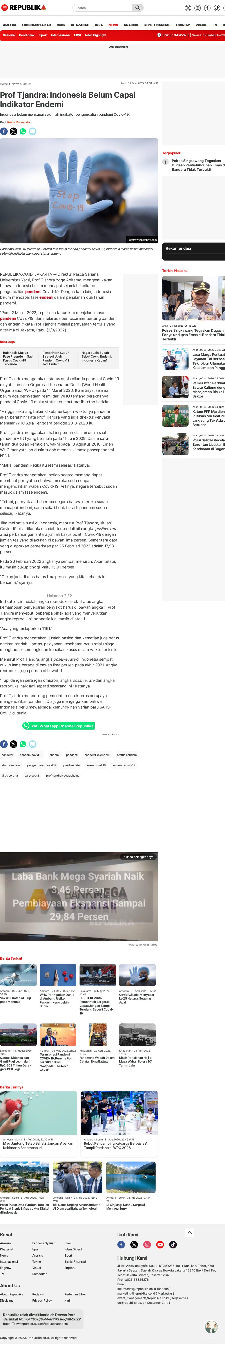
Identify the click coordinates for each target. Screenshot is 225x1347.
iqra (99, 25)
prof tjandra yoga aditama (62, 775)
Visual (36, 1268)
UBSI (77, 35)
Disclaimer (7, 1300)
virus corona (10, 775)
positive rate (71, 765)
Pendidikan (27, 35)
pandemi (33, 291)
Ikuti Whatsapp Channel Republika (62, 726)
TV (215, 25)
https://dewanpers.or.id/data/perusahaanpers (35, 1323)
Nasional (9, 35)
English (69, 1268)
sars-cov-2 (32, 775)
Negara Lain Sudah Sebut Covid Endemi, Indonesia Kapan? (97, 356)
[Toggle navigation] (4, 7)
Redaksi (38, 1294)
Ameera (5, 1243)
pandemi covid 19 (31, 755)
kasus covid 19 (96, 765)
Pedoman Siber (75, 1294)
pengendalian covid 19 (41, 765)
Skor (67, 1243)
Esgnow (5, 1268)
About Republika (11, 1294)
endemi (46, 297)
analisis (131, 25)
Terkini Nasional (175, 270)
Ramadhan (39, 1274)
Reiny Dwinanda (18, 122)
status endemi (11, 765)
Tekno (36, 1261)
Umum (27, 84)
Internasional (60, 35)
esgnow (183, 25)
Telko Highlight (95, 35)
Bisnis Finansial (157, 25)
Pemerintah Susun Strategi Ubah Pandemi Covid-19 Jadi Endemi (55, 358)
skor (61, 25)
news (113, 25)
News (15, 84)
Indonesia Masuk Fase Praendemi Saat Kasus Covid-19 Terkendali (18, 358)
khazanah (80, 25)
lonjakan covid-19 (123, 765)
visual (201, 25)
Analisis (37, 1255)
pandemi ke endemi (97, 755)
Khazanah (7, 1249)
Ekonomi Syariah (36, 25)
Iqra (35, 1249)
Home (4, 84)
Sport (43, 35)
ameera (9, 25)
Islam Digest (73, 1249)
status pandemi (127, 755)
